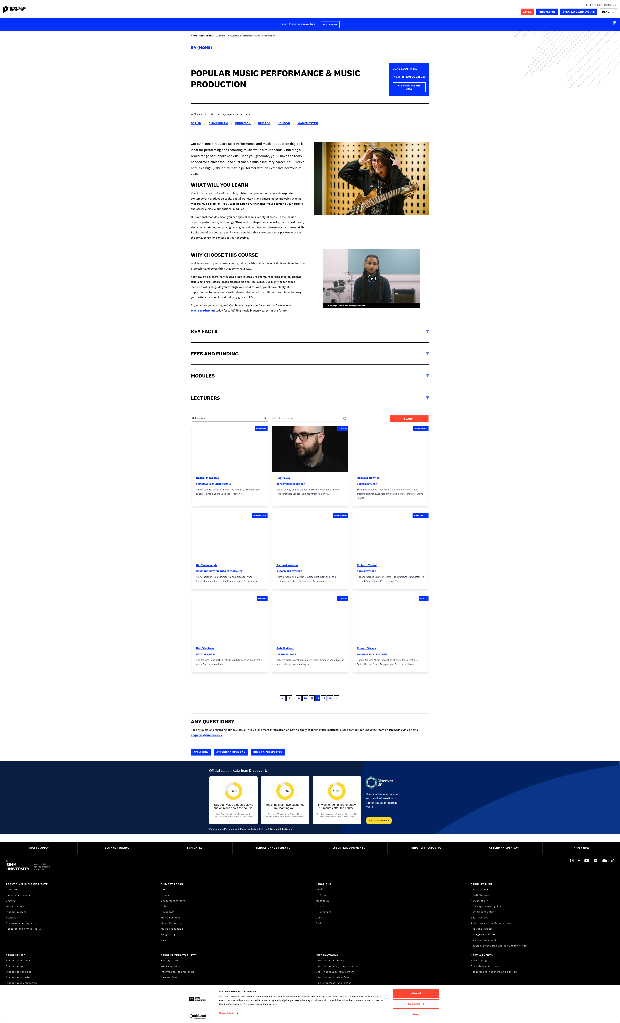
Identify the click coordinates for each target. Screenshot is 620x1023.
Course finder (206, 35)
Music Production (172, 928)
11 (312, 698)
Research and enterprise (22, 928)
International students (330, 960)
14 (330, 698)
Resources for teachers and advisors (494, 971)
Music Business (170, 917)
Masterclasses (15, 906)
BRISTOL (264, 123)
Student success (16, 911)
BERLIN (196, 123)
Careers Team (169, 977)
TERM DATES (194, 847)
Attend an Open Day (230, 751)
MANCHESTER (307, 123)
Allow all (416, 993)
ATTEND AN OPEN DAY (504, 847)
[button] (608, 12)
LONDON (284, 123)
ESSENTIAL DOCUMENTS (349, 847)
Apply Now (200, 751)
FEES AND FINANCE (116, 847)
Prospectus (547, 11)
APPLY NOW (581, 847)
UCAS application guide (486, 906)
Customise (414, 1004)
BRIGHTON (243, 123)
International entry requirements (337, 966)
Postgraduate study (483, 911)
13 (323, 698)
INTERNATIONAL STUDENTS (271, 847)
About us (11, 889)
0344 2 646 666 (593, 4)
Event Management (173, 900)
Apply (527, 11)
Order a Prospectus (267, 751)
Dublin (320, 917)
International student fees (332, 977)
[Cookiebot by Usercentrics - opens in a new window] (198, 1016)
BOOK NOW (330, 24)
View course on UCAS (409, 87)
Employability (170, 960)
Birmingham (323, 911)
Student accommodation (21, 982)
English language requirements (336, 971)
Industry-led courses (19, 895)
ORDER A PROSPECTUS (426, 847)
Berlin (319, 923)
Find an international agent (333, 982)
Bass (164, 889)
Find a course (479, 889)
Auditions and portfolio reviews (491, 923)
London (320, 889)
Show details (226, 1013)
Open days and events (579, 11)
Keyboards (167, 911)
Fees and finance (482, 928)
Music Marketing (171, 923)
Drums (165, 895)
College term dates (483, 934)
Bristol (320, 906)
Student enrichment (18, 971)
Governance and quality (21, 923)
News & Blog (479, 960)
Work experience (171, 966)
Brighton (321, 895)
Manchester (323, 900)
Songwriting (168, 934)
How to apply (479, 900)
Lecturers (12, 900)
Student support (16, 966)
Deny (416, 1014)
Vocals (165, 940)
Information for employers (178, 971)
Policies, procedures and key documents (497, 945)
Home (194, 35)
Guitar (165, 906)
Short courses (479, 917)
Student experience (18, 960)
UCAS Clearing (480, 895)
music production (203, 310)
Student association (18, 977)
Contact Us (610, 4)
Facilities (12, 917)
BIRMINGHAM (218, 123)
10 (305, 698)
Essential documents (484, 940)
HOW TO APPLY (39, 847)
